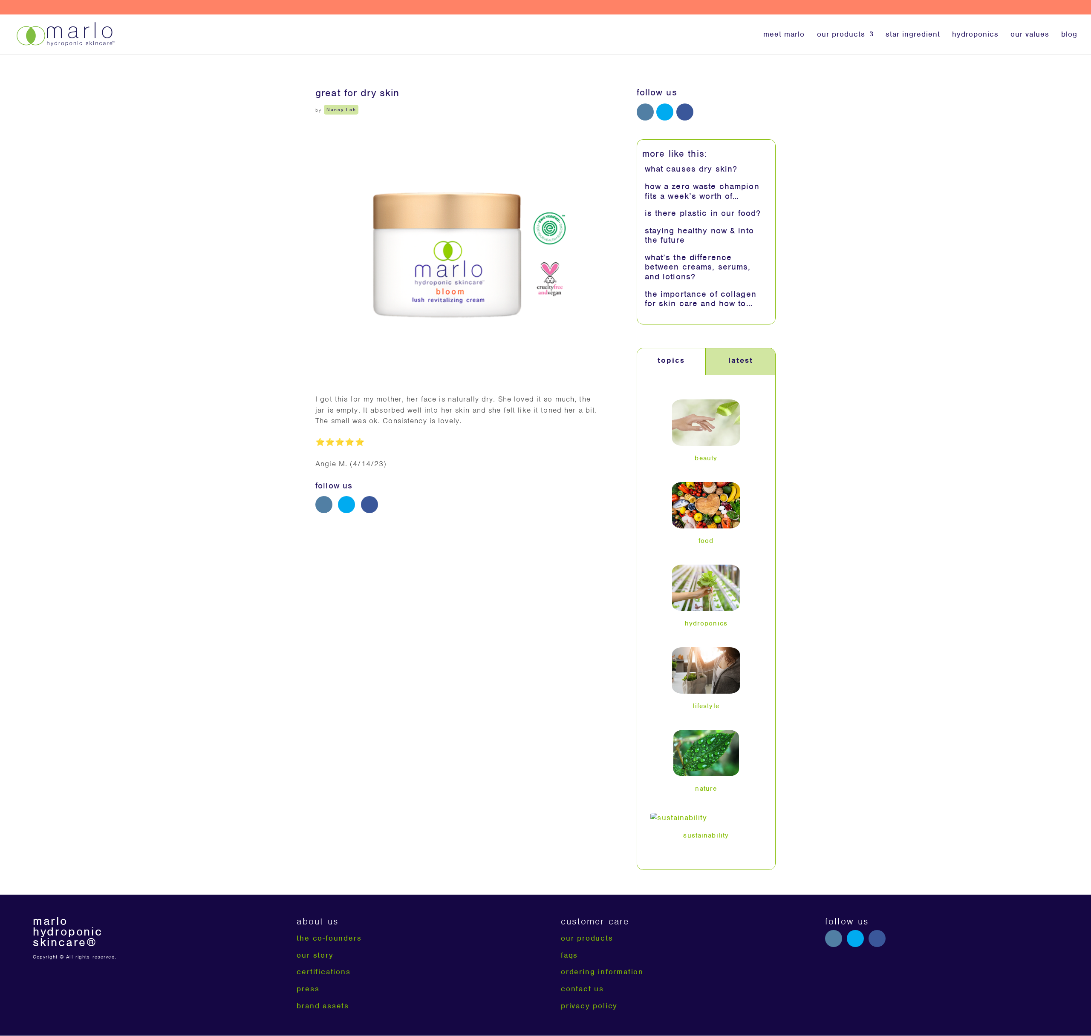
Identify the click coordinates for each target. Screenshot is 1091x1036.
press (308, 988)
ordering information (602, 971)
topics (671, 360)
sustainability (706, 835)
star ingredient (913, 35)
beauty (706, 458)
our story (315, 955)
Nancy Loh (341, 110)
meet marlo (784, 35)
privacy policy (589, 1005)
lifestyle (706, 706)
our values (1029, 35)
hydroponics (975, 35)
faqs (569, 955)
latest (740, 360)
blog (1069, 35)
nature (706, 788)
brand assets (323, 1005)
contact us (582, 988)
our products (841, 35)
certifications (323, 971)
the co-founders (329, 938)
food (706, 541)
